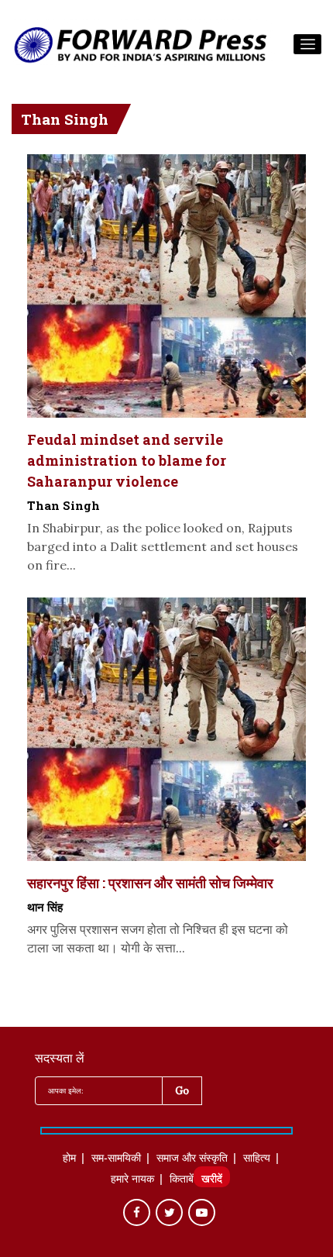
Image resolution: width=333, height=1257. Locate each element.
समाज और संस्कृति (192, 1159)
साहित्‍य (256, 1159)
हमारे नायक (132, 1180)
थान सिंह (45, 906)
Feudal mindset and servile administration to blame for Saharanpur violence (126, 460)
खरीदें (211, 1180)
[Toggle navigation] (307, 44)
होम (69, 1159)
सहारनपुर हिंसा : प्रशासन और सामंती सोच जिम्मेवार (150, 882)
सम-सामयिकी (116, 1159)
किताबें (182, 1180)
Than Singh (63, 505)
